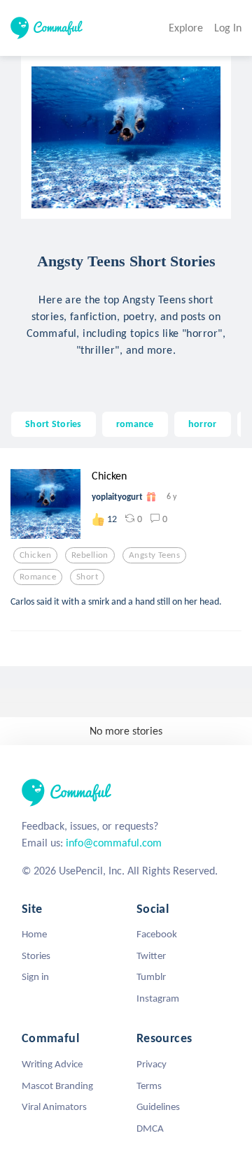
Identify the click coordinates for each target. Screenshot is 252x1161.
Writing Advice (52, 1064)
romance (135, 423)
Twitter (151, 955)
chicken (35, 555)
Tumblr (151, 976)
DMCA (150, 1128)
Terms (149, 1085)
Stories (36, 955)
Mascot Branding (57, 1085)
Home (34, 934)
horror (202, 423)
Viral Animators (54, 1106)
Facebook (156, 934)
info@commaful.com (114, 842)
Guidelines (158, 1106)
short (87, 577)
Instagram (157, 998)
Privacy (151, 1064)
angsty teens (154, 555)
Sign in (35, 976)
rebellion (89, 555)
